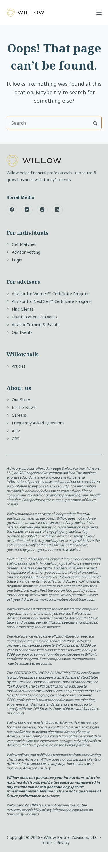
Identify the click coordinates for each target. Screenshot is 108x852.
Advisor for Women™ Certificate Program (51, 293)
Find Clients (22, 309)
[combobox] (48, 123)
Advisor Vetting (26, 252)
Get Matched (24, 244)
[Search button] (95, 123)
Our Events (22, 332)
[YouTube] (27, 209)
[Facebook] (12, 209)
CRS (15, 438)
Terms (47, 842)
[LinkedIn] (57, 209)
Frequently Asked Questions (38, 423)
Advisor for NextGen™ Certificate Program (52, 301)
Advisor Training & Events (36, 324)
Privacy (63, 842)
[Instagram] (42, 209)
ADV (16, 431)
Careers (19, 415)
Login (17, 260)
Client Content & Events (34, 317)
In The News (24, 407)
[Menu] (99, 12)
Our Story (21, 399)
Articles (19, 366)
